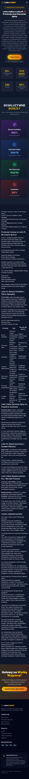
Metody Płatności (5, 724)
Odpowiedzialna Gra (6, 733)
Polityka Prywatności (6, 735)
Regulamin (3, 738)
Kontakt (3, 731)
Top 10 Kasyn (4, 717)
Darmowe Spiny (5, 721)
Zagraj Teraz (14, 57)
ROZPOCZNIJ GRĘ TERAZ (14, 689)
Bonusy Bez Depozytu (7, 719)
